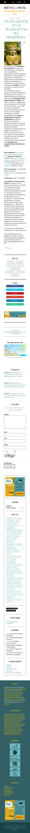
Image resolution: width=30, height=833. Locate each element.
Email (15, 304)
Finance (12, 722)
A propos (6, 786)
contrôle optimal (12, 524)
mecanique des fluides (14, 556)
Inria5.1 (20, 265)
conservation (11, 265)
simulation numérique (14, 583)
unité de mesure (12, 594)
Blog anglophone (9, 791)
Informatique (19, 725)
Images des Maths (11, 669)
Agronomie (7, 714)
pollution (15, 275)
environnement (16, 533)
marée (9, 554)
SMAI (7, 643)
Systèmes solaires (15, 734)
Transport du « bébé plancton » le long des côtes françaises (15, 332)
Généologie (7, 724)
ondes (14, 567)
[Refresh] (16, 455)
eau (8, 533)
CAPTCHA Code (7, 463)
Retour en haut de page (15, 829)
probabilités (10, 573)
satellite (9, 581)
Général (17, 722)
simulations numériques (14, 586)
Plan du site (7, 794)
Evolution (6, 722)
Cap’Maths (15, 700)
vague (21, 594)
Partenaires (7, 789)
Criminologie (12, 717)
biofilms (6, 175)
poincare (9, 570)
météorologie (11, 565)
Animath (8, 667)
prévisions (10, 575)
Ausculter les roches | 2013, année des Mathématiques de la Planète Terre (15, 395)
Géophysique (14, 724)
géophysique (11, 544)
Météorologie (7, 727)
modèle (14, 559)
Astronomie (14, 714)
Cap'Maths (9, 641)
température (11, 592)
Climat (6, 717)
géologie (13, 539)
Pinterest (15, 293)
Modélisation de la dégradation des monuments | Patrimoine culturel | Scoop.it (13, 374)
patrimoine (20, 272)
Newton (19, 565)
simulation (17, 581)
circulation (10, 521)
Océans (14, 727)
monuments (10, 272)
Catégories (8, 506)
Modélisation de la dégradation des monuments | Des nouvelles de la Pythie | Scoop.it (14, 385)
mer (8, 559)
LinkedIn (15, 300)
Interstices (9, 671)
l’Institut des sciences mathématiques (14, 689)
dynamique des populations (11, 527)
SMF (7, 637)
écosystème (10, 597)
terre (18, 592)
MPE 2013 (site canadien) (13, 672)
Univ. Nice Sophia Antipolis (13, 154)
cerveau (18, 518)
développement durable (14, 531)
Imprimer (9, 248)
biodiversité (10, 518)
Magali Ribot (20, 152)
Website (6, 445)
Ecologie (11, 719)
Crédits (23, 827)
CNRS (7, 652)
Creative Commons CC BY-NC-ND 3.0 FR (13, 827)
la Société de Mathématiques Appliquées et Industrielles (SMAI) (13, 695)
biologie (19, 262)
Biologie (12, 18)
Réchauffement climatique (15, 730)
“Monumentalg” (9, 173)
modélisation (15, 268)
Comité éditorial (8, 788)
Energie (22, 719)
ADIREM (8, 665)
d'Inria (6, 692)
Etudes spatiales (17, 720)
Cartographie (20, 715)
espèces (9, 536)
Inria (5, 156)
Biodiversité (7, 715)
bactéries (11, 262)
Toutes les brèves (9, 793)
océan (9, 567)
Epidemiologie (8, 720)
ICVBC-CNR (8, 166)
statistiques (10, 589)
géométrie (10, 541)
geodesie (16, 536)
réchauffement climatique (15, 578)
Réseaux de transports (10, 732)
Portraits (14, 729)
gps (8, 539)
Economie (17, 719)
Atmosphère (21, 714)
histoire (19, 544)
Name (6, 432)
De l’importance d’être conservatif (15, 357)
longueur (16, 551)
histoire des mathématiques (12, 547)
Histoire (13, 725)
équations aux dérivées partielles (14, 600)
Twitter (15, 289)
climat (18, 521)
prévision (19, 573)
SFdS (7, 649)
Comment (6, 414)
